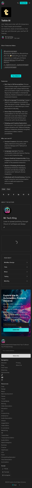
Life (2, 452)
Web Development (7, 394)
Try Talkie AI (16, 76)
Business (4, 445)
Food (2, 454)
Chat (3, 189)
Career (3, 396)
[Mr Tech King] (3, 37)
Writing (3, 403)
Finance (3, 447)
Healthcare (4, 450)
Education (4, 408)
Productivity (5, 413)
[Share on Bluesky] (8, 194)
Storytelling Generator (8, 457)
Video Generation (6, 406)
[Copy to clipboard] (28, 194)
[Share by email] (23, 194)
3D (2, 433)
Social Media (5, 401)
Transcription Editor (7, 437)
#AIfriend (12, 60)
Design (3, 389)
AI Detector (4, 416)
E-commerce (5, 428)
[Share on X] (3, 194)
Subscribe (24, 3)
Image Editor (5, 423)
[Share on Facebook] (13, 194)
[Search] (18, 3)
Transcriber (5, 435)
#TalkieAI (6, 60)
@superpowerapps (10, 51)
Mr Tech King (9, 37)
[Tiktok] (2, 375)
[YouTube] (2, 377)
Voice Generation (6, 459)
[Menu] (29, 3)
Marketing (4, 430)
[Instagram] (2, 380)
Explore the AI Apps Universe (17, 482)
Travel (3, 399)
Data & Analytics (6, 442)
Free (8, 189)
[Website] (4, 227)
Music (3, 391)
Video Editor (5, 425)
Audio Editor (5, 440)
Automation (5, 462)
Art (2, 411)
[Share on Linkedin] (18, 194)
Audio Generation (6, 418)
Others (3, 420)
